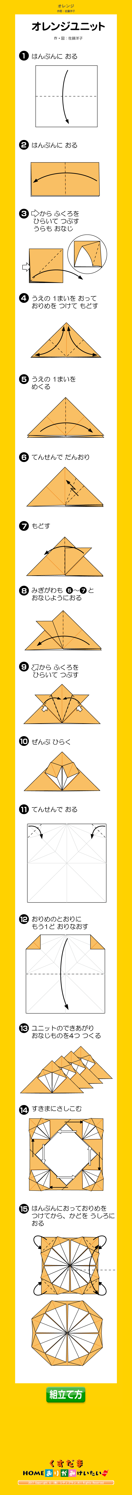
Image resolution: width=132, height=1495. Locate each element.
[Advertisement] (66, 1434)
